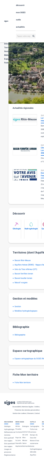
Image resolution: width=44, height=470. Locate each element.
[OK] (33, 36)
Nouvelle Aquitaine (18, 445)
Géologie (17, 229)
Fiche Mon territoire (13, 63)
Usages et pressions (7, 450)
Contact (37, 413)
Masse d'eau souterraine (34, 442)
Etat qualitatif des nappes (9, 439)
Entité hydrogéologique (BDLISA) (36, 449)
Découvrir (8, 44)
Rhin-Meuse (24, 439)
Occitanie (18, 432)
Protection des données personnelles (27, 410)
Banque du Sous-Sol (34, 436)
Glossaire (30, 413)
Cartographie (34, 426)
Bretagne (25, 426)
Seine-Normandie (26, 445)
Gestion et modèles (13, 51)
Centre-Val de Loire (26, 433)
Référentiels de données (9, 433)
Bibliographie (10, 55)
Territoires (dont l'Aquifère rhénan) (20, 47)
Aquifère (33, 455)
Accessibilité (16, 407)
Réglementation (9, 455)
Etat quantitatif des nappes (9, 445)
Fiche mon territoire (33, 430)
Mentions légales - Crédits (30, 407)
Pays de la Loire (18, 439)
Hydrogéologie (31, 229)
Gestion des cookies (19, 413)
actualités (20, 27)
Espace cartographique (14, 59)
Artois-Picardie (18, 427)
